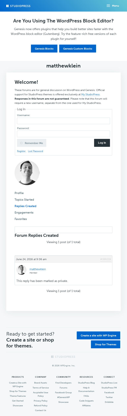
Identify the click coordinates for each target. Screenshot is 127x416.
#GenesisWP (63, 397)
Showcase (18, 405)
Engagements (24, 212)
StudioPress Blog (86, 382)
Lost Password (35, 151)
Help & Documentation (86, 389)
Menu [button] (115, 5)
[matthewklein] (27, 187)
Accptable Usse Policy (40, 394)
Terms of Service (41, 387)
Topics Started (24, 199)
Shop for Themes (105, 344)
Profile (19, 193)
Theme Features (18, 396)
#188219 (105, 259)
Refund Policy (40, 405)
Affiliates (86, 405)
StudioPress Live (109, 382)
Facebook (109, 392)
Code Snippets (86, 400)
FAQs (86, 396)
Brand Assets (40, 382)
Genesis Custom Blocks (77, 48)
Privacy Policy (40, 400)
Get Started (17, 400)
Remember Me (33, 143)
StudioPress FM (109, 387)
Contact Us (40, 410)
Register (21, 151)
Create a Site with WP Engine (17, 384)
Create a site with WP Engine (98, 335)
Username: (24, 115)
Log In (102, 142)
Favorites (21, 219)
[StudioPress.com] (18, 6)
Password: (23, 128)
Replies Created (25, 206)
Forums (63, 387)
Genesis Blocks (44, 48)
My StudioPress (90, 94)
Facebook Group (63, 392)
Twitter (109, 397)
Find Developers (63, 382)
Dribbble (109, 402)
